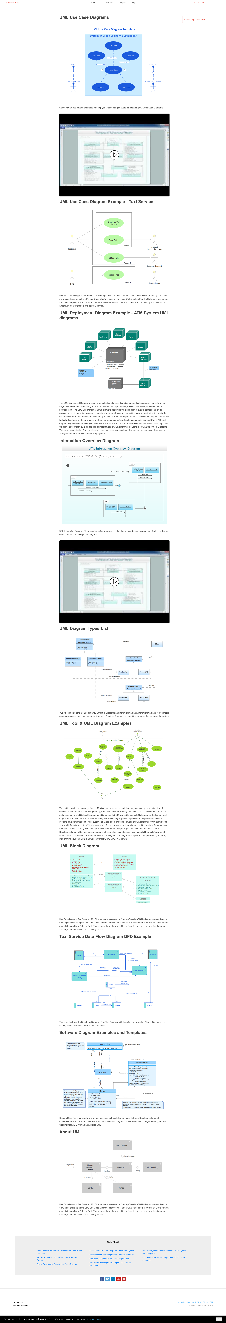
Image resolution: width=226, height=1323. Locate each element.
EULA (199, 1302)
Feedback (190, 1302)
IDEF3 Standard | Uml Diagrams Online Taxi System (111, 1250)
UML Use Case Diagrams (84, 17)
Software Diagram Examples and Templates (103, 1032)
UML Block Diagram (79, 846)
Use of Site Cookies (94, 1319)
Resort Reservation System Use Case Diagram (57, 1264)
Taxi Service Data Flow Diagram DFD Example (105, 936)
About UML (70, 1132)
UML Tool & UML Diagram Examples (95, 723)
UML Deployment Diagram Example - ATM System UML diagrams (114, 315)
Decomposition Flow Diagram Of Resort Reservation (111, 1254)
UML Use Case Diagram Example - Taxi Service (106, 201)
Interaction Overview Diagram (89, 440)
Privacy (205, 1302)
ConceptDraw (12, 2)
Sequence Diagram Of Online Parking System (109, 1258)
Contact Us (181, 1302)
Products (94, 2)
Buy (133, 2)
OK (219, 1319)
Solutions (108, 2)
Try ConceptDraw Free (194, 19)
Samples (122, 2)
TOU (211, 1302)
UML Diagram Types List (83, 628)
